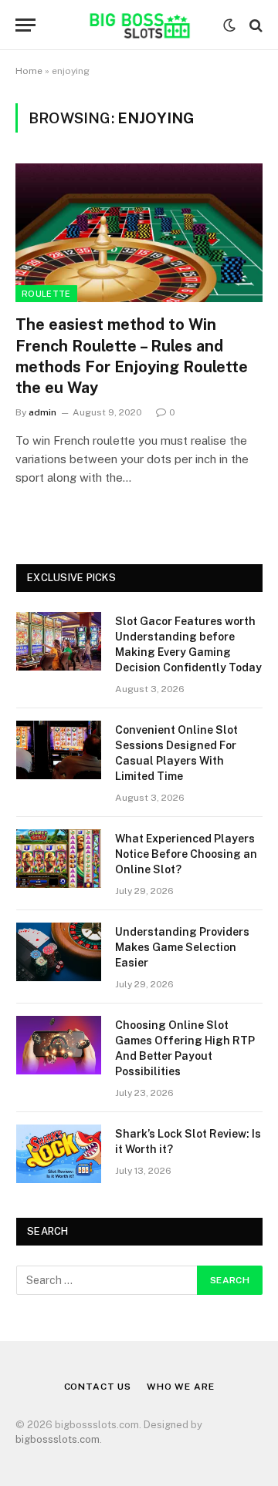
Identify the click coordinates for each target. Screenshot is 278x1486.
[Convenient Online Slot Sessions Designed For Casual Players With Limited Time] (58, 750)
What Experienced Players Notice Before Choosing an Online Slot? (186, 854)
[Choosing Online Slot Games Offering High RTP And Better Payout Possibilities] (58, 1045)
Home (28, 71)
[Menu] (25, 25)
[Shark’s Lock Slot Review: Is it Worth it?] (58, 1154)
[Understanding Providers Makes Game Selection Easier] (58, 952)
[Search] (254, 25)
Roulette (46, 293)
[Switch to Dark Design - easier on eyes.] (229, 25)
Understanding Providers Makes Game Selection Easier (182, 947)
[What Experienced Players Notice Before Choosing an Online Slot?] (58, 858)
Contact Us (97, 1386)
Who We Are (180, 1386)
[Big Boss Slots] (138, 25)
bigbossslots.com (57, 1439)
